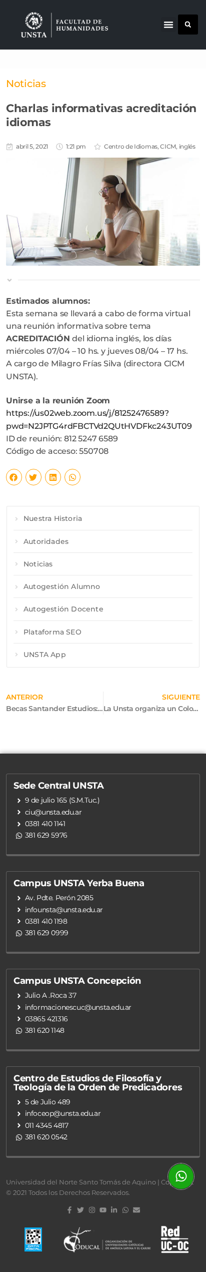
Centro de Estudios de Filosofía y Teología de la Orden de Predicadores (98, 1083)
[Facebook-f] (69, 1209)
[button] (168, 24)
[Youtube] (103, 1209)
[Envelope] (136, 1209)
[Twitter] (80, 1209)
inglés (187, 146)
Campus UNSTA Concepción (77, 980)
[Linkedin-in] (114, 1209)
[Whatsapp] (125, 1209)
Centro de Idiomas (131, 146)
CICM (168, 146)
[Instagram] (91, 1209)
